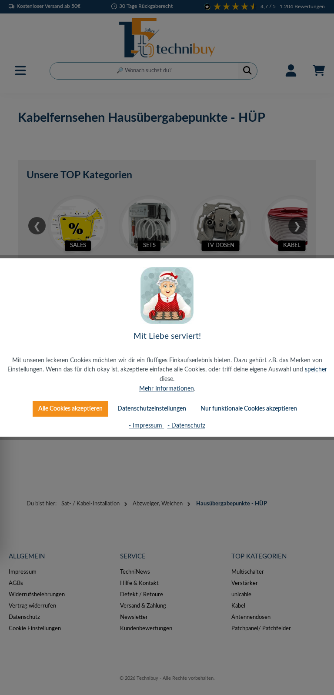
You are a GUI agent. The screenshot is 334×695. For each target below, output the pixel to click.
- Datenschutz (186, 425)
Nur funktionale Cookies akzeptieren (248, 408)
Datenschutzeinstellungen (151, 408)
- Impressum (146, 425)
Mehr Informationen (166, 388)
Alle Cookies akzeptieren (70, 408)
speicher (316, 369)
